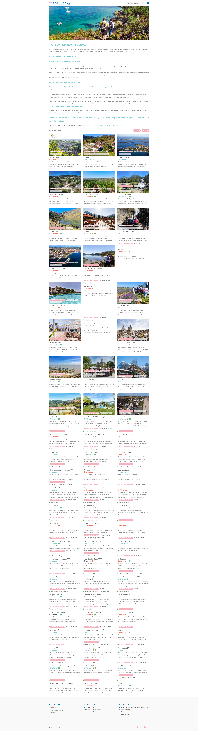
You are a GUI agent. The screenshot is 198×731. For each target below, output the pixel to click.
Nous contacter (53, 718)
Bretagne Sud (65, 97)
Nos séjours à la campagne (93, 712)
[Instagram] (141, 727)
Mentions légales (125, 714)
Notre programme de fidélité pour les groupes (134, 707)
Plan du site (124, 712)
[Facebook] (137, 727)
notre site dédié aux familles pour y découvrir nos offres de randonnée (103, 125)
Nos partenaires (125, 709)
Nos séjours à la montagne (93, 709)
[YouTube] (145, 727)
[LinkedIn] (148, 727)
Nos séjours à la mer (91, 707)
